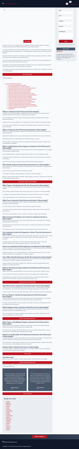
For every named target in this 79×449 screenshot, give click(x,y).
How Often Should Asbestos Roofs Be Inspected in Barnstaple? (20, 97)
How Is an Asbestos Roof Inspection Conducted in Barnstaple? (20, 96)
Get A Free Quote (27, 393)
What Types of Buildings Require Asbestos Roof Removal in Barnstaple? (22, 104)
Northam (8, 401)
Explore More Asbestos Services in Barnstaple (17, 107)
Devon (7, 425)
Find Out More (27, 353)
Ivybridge (8, 421)
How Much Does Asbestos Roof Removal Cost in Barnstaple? (20, 100)
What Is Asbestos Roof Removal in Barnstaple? (17, 85)
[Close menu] (70, 2)
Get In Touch (66, 48)
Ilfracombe (8, 404)
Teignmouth (8, 418)
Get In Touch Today (27, 74)
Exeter (7, 407)
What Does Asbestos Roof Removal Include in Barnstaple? (19, 92)
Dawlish (8, 417)
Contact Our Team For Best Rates (27, 282)
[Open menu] (67, 4)
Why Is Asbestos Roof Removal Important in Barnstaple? (19, 86)
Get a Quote (27, 41)
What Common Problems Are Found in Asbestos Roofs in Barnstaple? (21, 93)
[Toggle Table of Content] (3, 81)
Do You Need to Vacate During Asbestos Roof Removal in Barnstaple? (22, 101)
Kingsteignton (9, 411)
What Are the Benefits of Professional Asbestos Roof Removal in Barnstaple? (23, 105)
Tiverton (8, 406)
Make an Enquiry (39, 436)
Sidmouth (8, 420)
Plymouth (8, 426)
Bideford (8, 403)
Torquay (8, 423)
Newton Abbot (9, 415)
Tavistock (8, 409)
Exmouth (8, 414)
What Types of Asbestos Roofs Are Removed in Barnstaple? (20, 90)
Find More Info (11, 108)
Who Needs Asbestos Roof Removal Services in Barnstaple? (20, 89)
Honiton (8, 412)
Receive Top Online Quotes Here (27, 318)
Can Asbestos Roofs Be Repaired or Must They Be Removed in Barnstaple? (23, 94)
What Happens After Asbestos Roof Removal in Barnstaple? (20, 103)
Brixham (8, 429)
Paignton (8, 428)
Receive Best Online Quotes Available (27, 181)
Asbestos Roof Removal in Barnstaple (13, 83)
